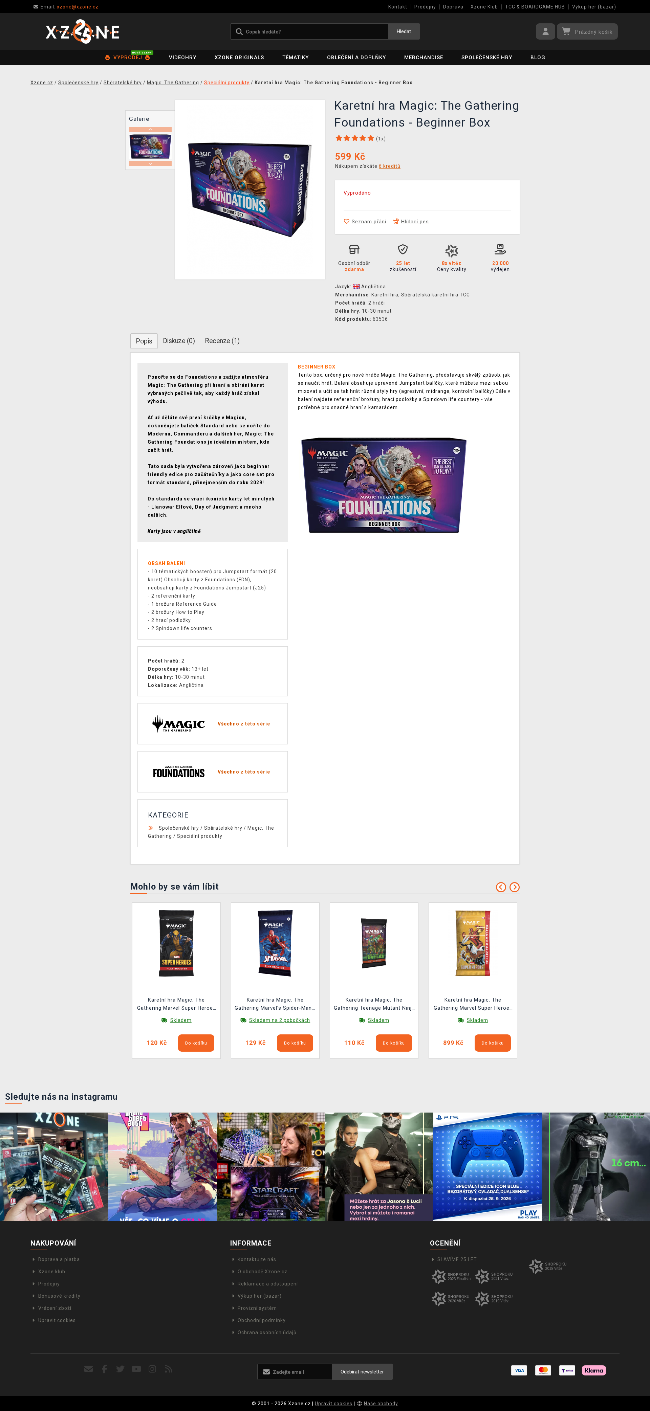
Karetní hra (384, 294)
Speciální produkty (199, 836)
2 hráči (376, 303)
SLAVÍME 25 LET (457, 1259)
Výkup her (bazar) (594, 6)
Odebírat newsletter (362, 1372)
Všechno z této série (244, 723)
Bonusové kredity (59, 1296)
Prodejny (425, 6)
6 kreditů (389, 166)
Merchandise (423, 57)
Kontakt (397, 6)
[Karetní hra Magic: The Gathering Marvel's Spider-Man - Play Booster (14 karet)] (275, 943)
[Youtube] (136, 1369)
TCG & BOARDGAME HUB (535, 6)
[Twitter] (120, 1369)
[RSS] (169, 1369)
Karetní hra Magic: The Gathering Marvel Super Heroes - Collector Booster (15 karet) (473, 1005)
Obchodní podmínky (262, 1320)
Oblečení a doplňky (356, 57)
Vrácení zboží (54, 1308)
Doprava (453, 6)
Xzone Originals (239, 57)
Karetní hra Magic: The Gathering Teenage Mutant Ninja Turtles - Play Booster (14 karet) (374, 1005)
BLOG (537, 57)
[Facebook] (105, 1369)
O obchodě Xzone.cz (262, 1271)
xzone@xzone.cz (70, 6)
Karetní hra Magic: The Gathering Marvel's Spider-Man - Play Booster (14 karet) (275, 1005)
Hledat (404, 31)
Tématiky (295, 57)
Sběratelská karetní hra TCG (435, 294)
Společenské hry (486, 57)
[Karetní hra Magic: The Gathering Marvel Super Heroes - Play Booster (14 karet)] (176, 943)
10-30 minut (377, 311)
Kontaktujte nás (257, 1259)
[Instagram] (152, 1369)
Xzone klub (51, 1271)
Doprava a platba (59, 1259)
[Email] (88, 1369)
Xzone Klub (484, 6)
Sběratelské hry (223, 828)
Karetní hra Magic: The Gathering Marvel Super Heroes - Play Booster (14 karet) (176, 1005)
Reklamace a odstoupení (268, 1283)
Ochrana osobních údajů (267, 1332)
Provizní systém (257, 1308)
